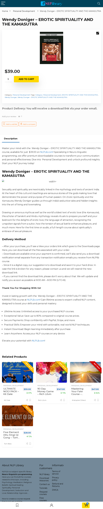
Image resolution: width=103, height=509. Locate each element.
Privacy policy (55, 478)
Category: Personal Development (48, 95)
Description (10, 138)
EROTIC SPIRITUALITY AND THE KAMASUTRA (80, 95)
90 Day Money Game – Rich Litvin (45, 391)
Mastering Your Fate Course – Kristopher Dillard (77, 394)
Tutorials (43, 488)
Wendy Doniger (11, 97)
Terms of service (56, 472)
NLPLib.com (38, 340)
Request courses (43, 493)
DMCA (55, 490)
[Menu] (3, 3)
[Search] (99, 3)
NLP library (44, 474)
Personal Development (24, 11)
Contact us (44, 484)
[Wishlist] (17, 505)
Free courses (43, 499)
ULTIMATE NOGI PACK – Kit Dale (11, 391)
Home (5, 11)
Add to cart (26, 79)
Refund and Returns (57, 485)
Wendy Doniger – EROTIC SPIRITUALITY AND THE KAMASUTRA (42, 97)
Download (44, 479)
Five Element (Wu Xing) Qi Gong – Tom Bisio (11, 436)
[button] (97, 33)
